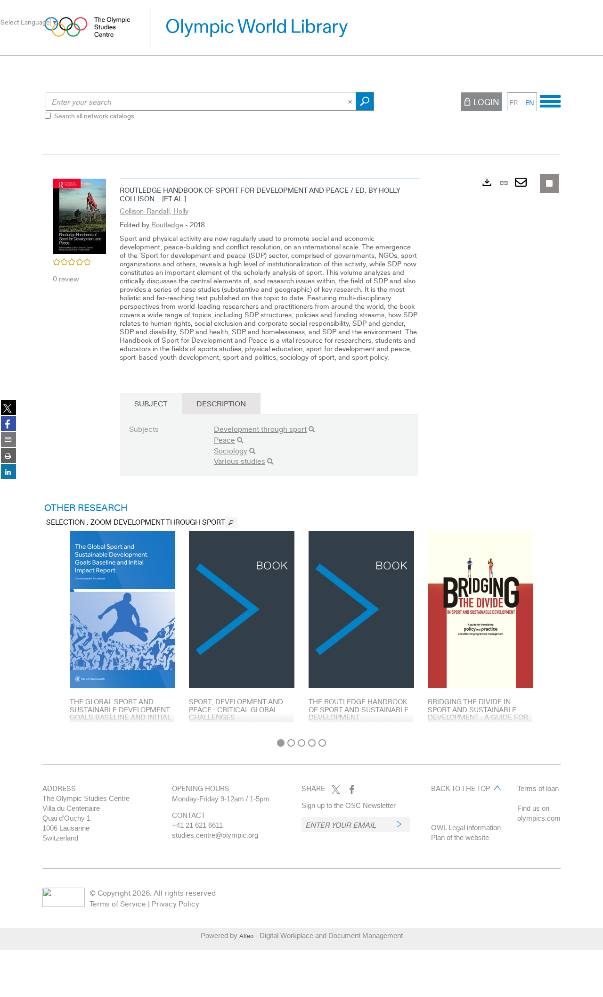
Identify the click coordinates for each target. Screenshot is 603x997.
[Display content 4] (312, 743)
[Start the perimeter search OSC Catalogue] (365, 101)
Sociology (230, 450)
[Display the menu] (550, 99)
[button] (79, 215)
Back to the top (460, 788)
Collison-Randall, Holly (154, 211)
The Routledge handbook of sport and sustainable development (358, 709)
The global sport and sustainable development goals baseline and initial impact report (120, 713)
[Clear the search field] (351, 101)
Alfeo (246, 935)
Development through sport (260, 428)
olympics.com (539, 818)
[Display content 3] (301, 743)
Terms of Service (118, 903)
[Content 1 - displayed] (281, 743)
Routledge (167, 224)
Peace (224, 439)
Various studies (239, 460)
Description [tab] (221, 403)
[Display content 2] (291, 743)
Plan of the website (460, 837)
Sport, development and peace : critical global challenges (236, 709)
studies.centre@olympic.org (215, 835)
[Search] (312, 429)
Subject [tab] (150, 403)
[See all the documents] (231, 522)
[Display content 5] (322, 743)
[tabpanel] (301, 453)
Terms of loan (538, 788)
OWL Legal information (466, 828)
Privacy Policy (175, 903)
